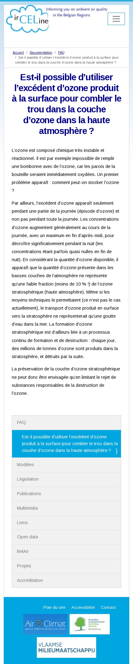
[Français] (57, 18)
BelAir (23, 551)
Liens (22, 522)
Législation (28, 479)
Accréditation (30, 580)
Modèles (25, 464)
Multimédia (27, 508)
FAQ (61, 52)
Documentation (41, 52)
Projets (24, 565)
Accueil (18, 52)
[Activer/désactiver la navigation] (116, 19)
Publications (29, 493)
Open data (27, 536)
